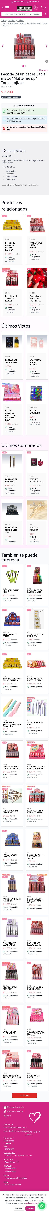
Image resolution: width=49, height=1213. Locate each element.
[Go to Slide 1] (23, 66)
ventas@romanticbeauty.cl (15, 1127)
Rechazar (18, 1208)
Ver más (26, 1095)
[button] (24, 46)
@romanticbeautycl (15, 1107)
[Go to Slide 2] (25, 66)
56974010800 (18, 2)
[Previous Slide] (2, 46)
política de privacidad (34, 1203)
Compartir (44, 70)
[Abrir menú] (7, 7)
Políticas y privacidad (13, 1184)
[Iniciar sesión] (35, 7)
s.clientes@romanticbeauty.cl (16, 1131)
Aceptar (30, 1208)
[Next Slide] (46, 46)
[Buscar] (45, 14)
